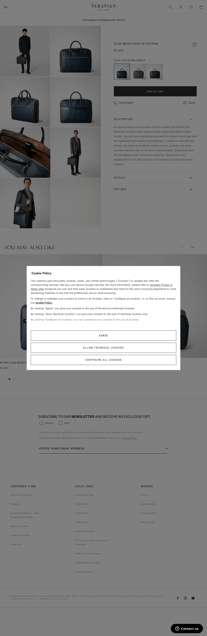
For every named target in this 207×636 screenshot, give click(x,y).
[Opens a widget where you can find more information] (187, 629)
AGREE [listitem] (103, 335)
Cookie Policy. (44, 302)
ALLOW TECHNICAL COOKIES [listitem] (103, 347)
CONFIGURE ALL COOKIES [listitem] (103, 360)
